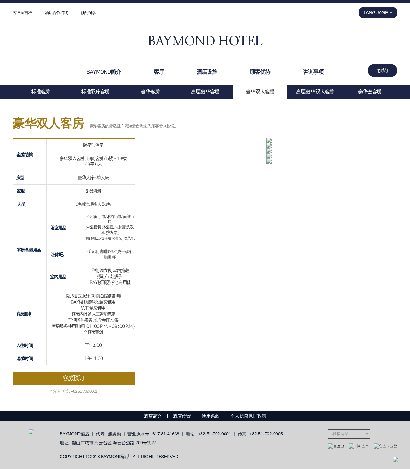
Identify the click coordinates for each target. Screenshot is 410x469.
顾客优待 (260, 72)
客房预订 (74, 378)
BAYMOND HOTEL (205, 41)
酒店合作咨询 (56, 12)
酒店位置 (182, 416)
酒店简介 (153, 416)
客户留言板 (22, 12)
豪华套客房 (369, 92)
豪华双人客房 (260, 92)
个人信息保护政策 (248, 416)
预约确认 (88, 12)
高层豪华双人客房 (315, 92)
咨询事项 (313, 72)
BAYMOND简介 (103, 72)
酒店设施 (207, 72)
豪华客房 (150, 92)
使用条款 (210, 416)
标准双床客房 (95, 92)
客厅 (159, 72)
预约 (382, 70)
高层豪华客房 (205, 92)
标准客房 (40, 92)
